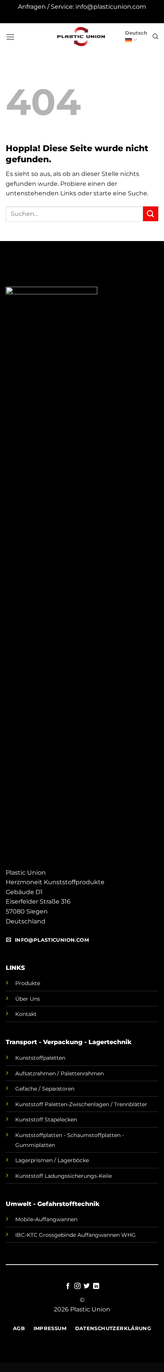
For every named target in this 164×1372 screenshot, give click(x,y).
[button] (10, 36)
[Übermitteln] (150, 213)
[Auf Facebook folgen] (68, 1286)
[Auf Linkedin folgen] (96, 1286)
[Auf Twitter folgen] (87, 1286)
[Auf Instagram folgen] (77, 1286)
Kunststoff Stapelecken (46, 1119)
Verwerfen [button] (82, 16)
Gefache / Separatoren (44, 1088)
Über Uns (27, 998)
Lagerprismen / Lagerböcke (52, 1160)
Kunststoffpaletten (40, 1057)
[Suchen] (155, 36)
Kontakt (26, 1014)
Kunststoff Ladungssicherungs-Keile (63, 1175)
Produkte (27, 983)
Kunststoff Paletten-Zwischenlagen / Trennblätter (81, 1104)
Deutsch (136, 33)
